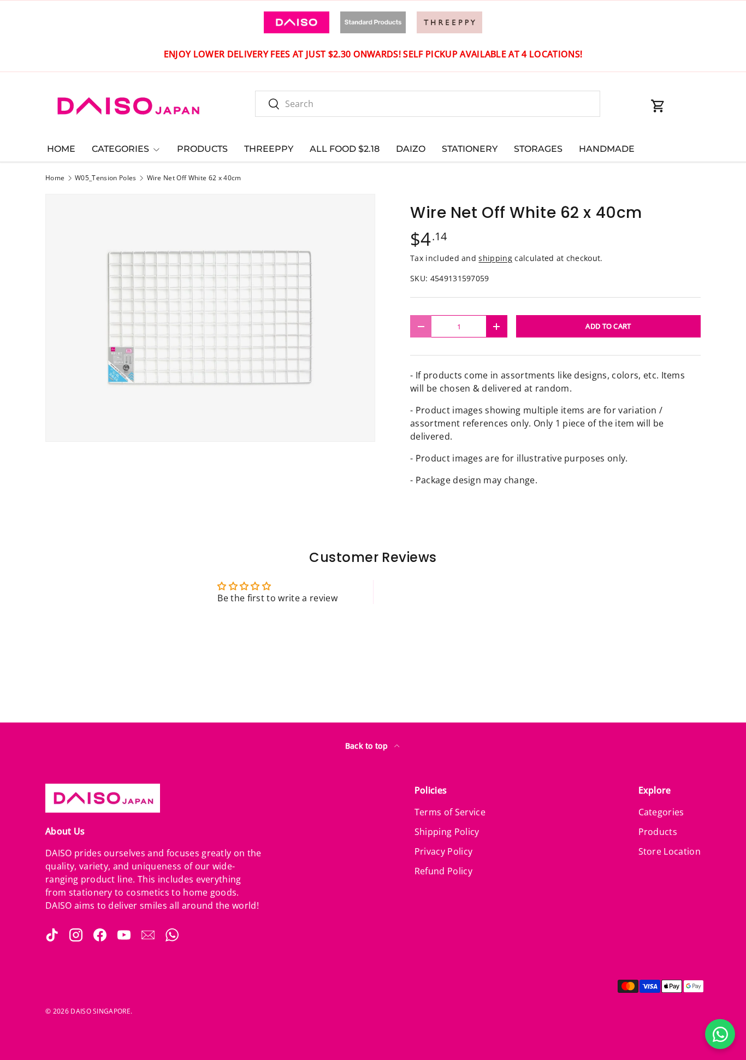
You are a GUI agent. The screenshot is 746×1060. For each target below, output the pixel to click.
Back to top (367, 746)
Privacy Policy (443, 851)
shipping (495, 258)
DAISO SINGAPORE (100, 1011)
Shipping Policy (447, 832)
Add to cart (608, 326)
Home (54, 178)
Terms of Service (450, 812)
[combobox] (428, 103)
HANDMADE (607, 149)
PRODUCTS (202, 149)
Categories (661, 812)
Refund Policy (443, 871)
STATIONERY (470, 149)
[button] (658, 106)
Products (658, 832)
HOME (61, 149)
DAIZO (410, 149)
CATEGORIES (120, 149)
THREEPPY (268, 149)
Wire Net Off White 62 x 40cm (194, 178)
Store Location (669, 851)
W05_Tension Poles (105, 178)
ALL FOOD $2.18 (345, 149)
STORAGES (538, 149)
